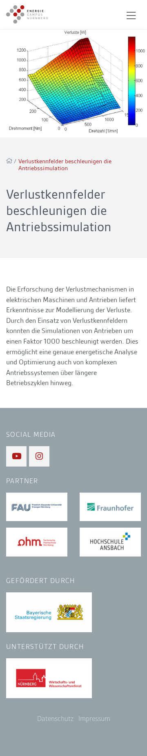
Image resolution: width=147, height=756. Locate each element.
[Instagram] (39, 456)
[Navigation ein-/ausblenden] (131, 15)
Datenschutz (55, 718)
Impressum (94, 718)
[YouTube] (16, 456)
